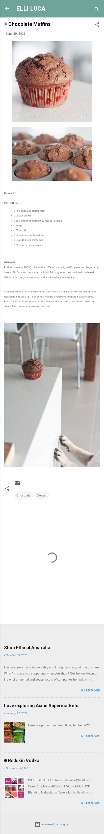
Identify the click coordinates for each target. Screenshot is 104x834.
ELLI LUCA (30, 8)
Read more (90, 690)
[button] (97, 26)
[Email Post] (17, 485)
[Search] (97, 10)
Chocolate (23, 495)
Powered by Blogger (55, 824)
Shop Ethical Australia (27, 647)
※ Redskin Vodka (21, 760)
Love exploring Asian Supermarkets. (42, 705)
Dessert (42, 495)
